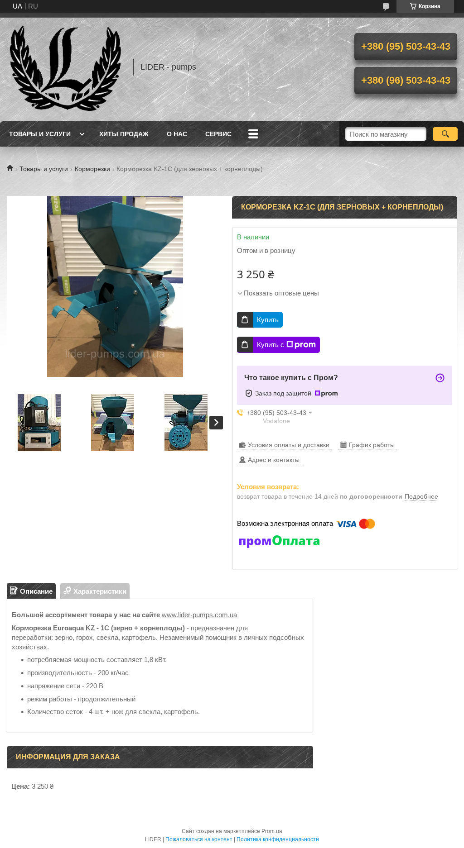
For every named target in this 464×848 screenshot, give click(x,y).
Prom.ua (271, 831)
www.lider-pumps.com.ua (199, 615)
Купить (268, 320)
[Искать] (445, 134)
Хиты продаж (124, 134)
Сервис (218, 134)
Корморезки (92, 168)
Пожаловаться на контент (198, 839)
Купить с (270, 344)
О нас (177, 134)
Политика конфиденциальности (278, 839)
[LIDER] (66, 66)
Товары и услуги (40, 134)
